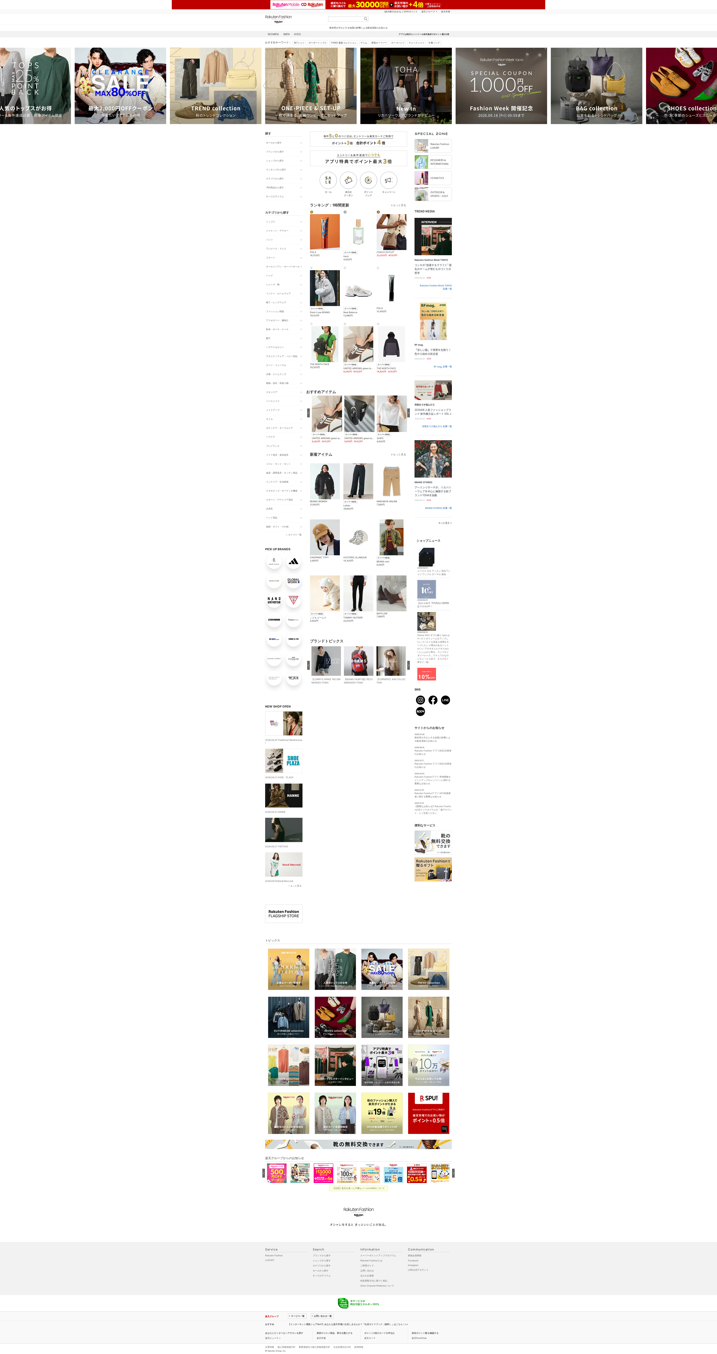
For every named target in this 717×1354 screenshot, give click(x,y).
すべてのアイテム (275, 196)
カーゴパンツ (398, 42)
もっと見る (296, 885)
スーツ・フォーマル (276, 365)
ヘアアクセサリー (275, 347)
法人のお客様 (367, 1275)
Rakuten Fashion (294, 19)
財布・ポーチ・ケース (277, 329)
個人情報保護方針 (286, 1347)
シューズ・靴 (273, 284)
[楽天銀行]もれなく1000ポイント (401, 11)
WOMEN (273, 34)
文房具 (269, 508)
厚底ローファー (379, 42)
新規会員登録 (414, 1255)
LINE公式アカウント (418, 1269)
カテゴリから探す (275, 178)
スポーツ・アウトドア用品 (279, 499)
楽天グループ (428, 11)
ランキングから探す (276, 169)
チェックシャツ (416, 42)
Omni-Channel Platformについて (377, 1285)
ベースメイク (273, 401)
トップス (270, 221)
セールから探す (274, 142)
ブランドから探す (275, 151)
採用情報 (358, 1347)
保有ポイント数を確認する (425, 1333)
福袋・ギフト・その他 (277, 526)
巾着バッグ (434, 42)
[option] (120, 86)
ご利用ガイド (367, 1265)
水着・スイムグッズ (276, 374)
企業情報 (269, 1347)
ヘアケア (270, 437)
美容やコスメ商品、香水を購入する (335, 1333)
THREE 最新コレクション (343, 42)
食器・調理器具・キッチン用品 (281, 472)
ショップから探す (275, 160)
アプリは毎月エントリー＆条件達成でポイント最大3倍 (424, 34)
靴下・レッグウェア (276, 302)
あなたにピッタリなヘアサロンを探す (284, 1333)
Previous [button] (265, 86)
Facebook (413, 1260)
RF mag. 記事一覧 (443, 366)
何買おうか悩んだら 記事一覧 (437, 426)
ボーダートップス (318, 42)
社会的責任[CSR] (342, 1347)
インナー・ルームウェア (278, 293)
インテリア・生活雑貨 (277, 481)
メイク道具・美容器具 (277, 454)
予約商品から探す (275, 187)
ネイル (269, 419)
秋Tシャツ (299, 42)
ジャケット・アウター (277, 230)
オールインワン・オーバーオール (283, 266)
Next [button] (451, 86)
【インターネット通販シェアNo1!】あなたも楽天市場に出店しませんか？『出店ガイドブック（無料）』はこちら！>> (348, 1324)
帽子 (268, 338)
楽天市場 (445, 11)
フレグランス (273, 445)
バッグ (269, 275)
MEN (286, 34)
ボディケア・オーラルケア (279, 428)
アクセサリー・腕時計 (277, 320)
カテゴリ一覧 (295, 534)
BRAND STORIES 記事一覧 (438, 508)
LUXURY (269, 1260)
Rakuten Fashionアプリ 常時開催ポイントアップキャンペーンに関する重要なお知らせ (433, 780)
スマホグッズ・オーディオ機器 (281, 490)
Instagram (413, 1265)
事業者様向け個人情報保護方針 (314, 1347)
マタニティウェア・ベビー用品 (281, 356)
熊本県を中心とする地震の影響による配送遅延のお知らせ (358, 27)
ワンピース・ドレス (276, 248)
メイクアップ (273, 410)
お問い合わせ (367, 1270)
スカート (270, 257)
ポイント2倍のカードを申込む (379, 1333)
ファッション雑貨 (275, 311)
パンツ (269, 239)
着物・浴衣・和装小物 (277, 383)
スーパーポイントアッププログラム (378, 1255)
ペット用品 (271, 517)
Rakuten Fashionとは (371, 1260)
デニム (364, 42)
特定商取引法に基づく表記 (373, 1280)
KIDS (297, 34)
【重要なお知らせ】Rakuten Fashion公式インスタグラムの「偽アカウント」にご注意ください (433, 809)
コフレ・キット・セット (278, 463)
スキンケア (271, 392)
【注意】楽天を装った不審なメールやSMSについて (359, 1188)
